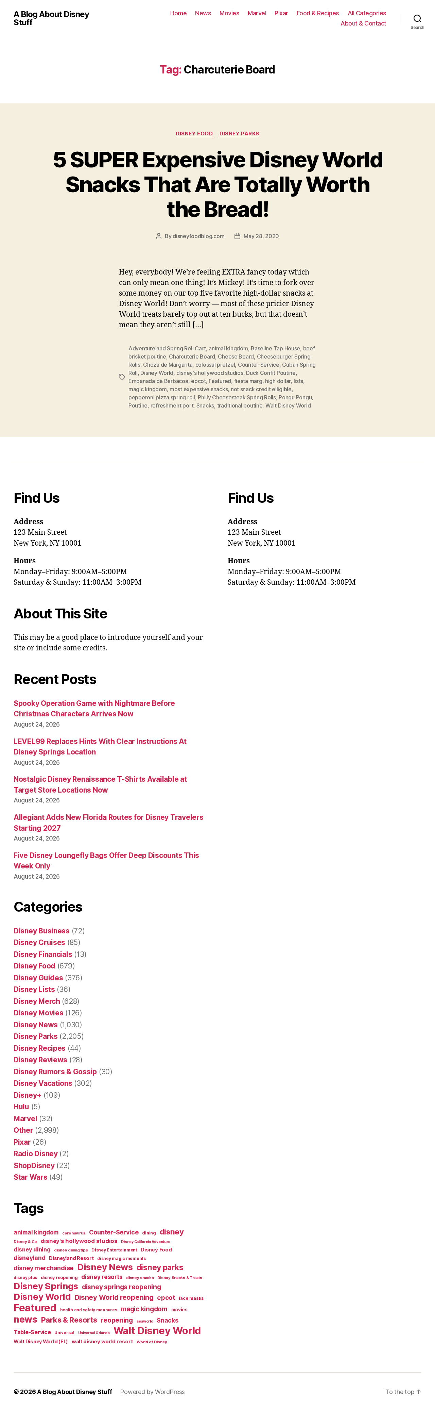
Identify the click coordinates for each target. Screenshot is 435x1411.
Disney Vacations (43, 1083)
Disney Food (194, 134)
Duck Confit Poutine (271, 372)
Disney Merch (37, 1001)
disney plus (25, 1277)
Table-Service (32, 1332)
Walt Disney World (288, 405)
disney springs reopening (121, 1287)
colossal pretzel (215, 364)
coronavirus (73, 1233)
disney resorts (101, 1277)
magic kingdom (147, 389)
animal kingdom (228, 348)
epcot (198, 381)
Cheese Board (236, 356)
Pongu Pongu (295, 397)
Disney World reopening (114, 1297)
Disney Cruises (39, 942)
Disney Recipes (40, 1048)
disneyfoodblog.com (198, 236)
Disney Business (42, 931)
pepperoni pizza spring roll (161, 397)
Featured (220, 381)
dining (149, 1232)
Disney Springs (46, 1286)
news (25, 1319)
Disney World (156, 372)
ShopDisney (34, 1165)
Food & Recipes (318, 13)
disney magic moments (121, 1258)
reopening (117, 1320)
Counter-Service (258, 364)
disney (172, 1231)
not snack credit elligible (261, 389)
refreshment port (172, 405)
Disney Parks (239, 134)
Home (178, 13)
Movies (229, 13)
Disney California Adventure (145, 1242)
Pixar (281, 13)
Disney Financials (43, 954)
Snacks (205, 405)
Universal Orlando (94, 1333)
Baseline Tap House (275, 348)
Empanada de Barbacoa (158, 381)
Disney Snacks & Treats (179, 1277)
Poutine (137, 405)
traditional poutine (240, 405)
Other (23, 1130)
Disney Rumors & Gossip (55, 1071)
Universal (64, 1332)
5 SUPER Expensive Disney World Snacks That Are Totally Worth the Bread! (217, 184)
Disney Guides (38, 978)
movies (179, 1309)
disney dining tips (71, 1250)
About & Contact (363, 23)
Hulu (21, 1106)
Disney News (36, 1024)
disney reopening (59, 1277)
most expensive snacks (199, 389)
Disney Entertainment (114, 1249)
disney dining (32, 1249)
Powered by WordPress (152, 1391)
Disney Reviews (40, 1060)
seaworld (145, 1321)
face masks (191, 1298)
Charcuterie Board (192, 356)
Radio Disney (36, 1153)
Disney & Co (25, 1241)
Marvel (257, 13)
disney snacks (140, 1277)
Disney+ (27, 1095)
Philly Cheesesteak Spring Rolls (237, 397)
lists (298, 381)
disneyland (29, 1257)
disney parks (160, 1267)
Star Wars (31, 1177)
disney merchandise (43, 1268)
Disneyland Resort (71, 1258)
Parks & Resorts (69, 1319)
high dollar (278, 381)
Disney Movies (39, 1013)
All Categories (367, 13)
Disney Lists (34, 989)
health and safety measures (88, 1310)
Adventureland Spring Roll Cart (167, 348)
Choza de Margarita (167, 364)
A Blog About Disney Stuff (51, 18)
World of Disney (152, 1342)
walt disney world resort (102, 1341)
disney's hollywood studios (209, 372)
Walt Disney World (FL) (41, 1341)
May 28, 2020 (261, 236)
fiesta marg (248, 381)
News (203, 13)
